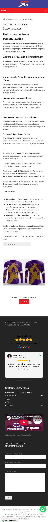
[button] (43, 509)
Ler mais (24, 302)
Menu (4, 11)
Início (5, 19)
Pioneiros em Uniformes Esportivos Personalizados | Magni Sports (24, 509)
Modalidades (11, 396)
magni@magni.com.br (28, 322)
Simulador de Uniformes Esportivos (19, 392)
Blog (8, 402)
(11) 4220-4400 (10, 325)
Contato (10, 405)
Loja (8, 399)
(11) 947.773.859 (24, 325)
